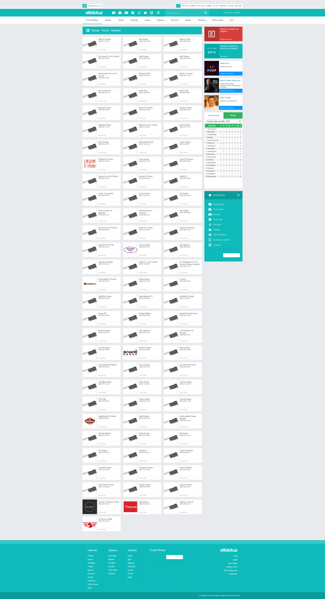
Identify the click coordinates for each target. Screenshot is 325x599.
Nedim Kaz (224, 63)
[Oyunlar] (126, 13)
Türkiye (108, 20)
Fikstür (233, 115)
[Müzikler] (139, 13)
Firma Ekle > (224, 56)
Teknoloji (202, 20)
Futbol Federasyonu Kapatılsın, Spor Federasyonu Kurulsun (230, 85)
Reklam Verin (231, 567)
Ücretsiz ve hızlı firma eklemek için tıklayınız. (229, 47)
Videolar (111, 573)
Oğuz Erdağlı (225, 97)
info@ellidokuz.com (95, 6)
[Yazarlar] (152, 13)
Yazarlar (217, 245)
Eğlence (160, 20)
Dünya (121, 20)
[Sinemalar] (132, 13)
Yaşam (188, 20)
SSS (235, 556)
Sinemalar (218, 219)
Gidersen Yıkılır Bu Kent (228, 101)
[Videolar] (113, 13)
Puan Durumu (214, 115)
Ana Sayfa (219, 195)
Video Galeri (218, 204)
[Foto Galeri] (120, 13)
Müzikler (217, 224)
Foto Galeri (218, 209)
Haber (130, 556)
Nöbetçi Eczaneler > (226, 39)
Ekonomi (174, 20)
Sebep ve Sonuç (226, 67)
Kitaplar (216, 229)
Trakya (147, 20)
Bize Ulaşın (232, 563)
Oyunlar (216, 214)
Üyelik (235, 560)
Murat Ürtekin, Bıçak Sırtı (230, 80)
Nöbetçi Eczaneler (221, 240)
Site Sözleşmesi (230, 570)
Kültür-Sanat (217, 20)
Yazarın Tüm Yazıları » (227, 73)
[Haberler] (158, 13)
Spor (232, 20)
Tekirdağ (134, 20)
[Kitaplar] (145, 13)
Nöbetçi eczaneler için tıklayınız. (229, 30)
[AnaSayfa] (94, 13)
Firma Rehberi (92, 20)
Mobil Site (233, 574)
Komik (130, 573)
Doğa (130, 577)
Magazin (131, 563)
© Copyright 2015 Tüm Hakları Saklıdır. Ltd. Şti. (219, 595)
